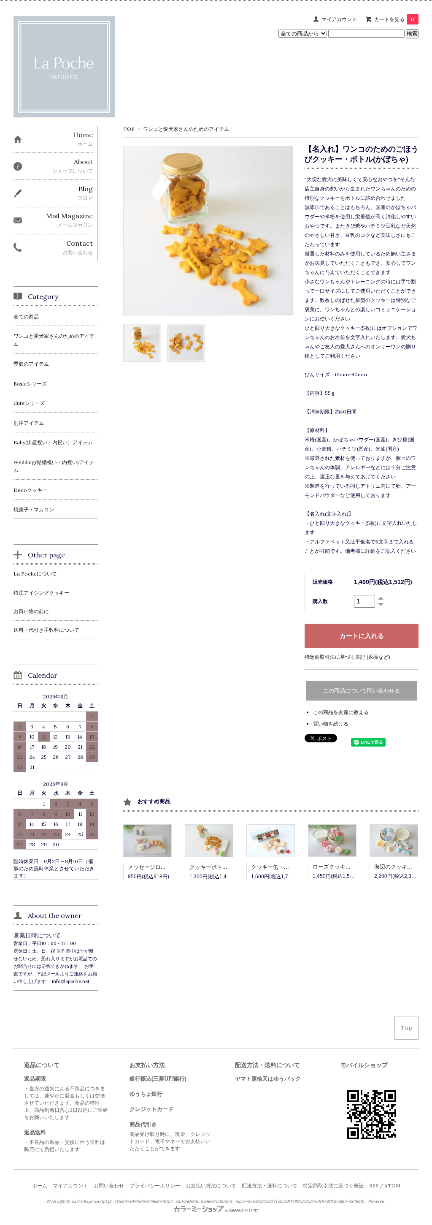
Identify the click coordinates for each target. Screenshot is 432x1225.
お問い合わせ (109, 1185)
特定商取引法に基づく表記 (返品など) (347, 657)
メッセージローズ (150, 867)
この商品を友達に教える (341, 712)
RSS (373, 1185)
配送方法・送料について (269, 1185)
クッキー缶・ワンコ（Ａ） (284, 867)
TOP (129, 129)
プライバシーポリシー (155, 1185)
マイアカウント (339, 19)
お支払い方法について (211, 1185)
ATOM (392, 1185)
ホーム (39, 1185)
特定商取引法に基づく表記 (333, 1185)
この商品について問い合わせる (361, 690)
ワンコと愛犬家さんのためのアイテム (186, 129)
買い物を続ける (330, 723)
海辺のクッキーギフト (401, 866)
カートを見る (394, 19)
